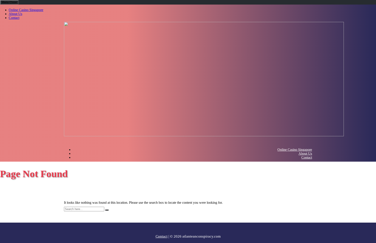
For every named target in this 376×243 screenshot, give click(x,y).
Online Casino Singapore (26, 10)
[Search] (107, 210)
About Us (15, 14)
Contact (14, 18)
